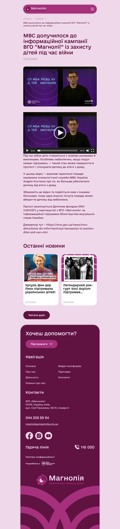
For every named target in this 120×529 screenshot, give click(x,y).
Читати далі (36, 315)
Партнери (64, 371)
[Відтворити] (27, 150)
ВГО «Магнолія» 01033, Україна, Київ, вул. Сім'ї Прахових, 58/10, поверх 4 (47, 404)
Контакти (64, 377)
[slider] (58, 150)
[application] (60, 133)
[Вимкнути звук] (87, 150)
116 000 (87, 447)
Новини (39, 19)
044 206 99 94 (37, 418)
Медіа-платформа (69, 366)
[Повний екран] (92, 150)
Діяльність (32, 377)
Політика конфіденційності (40, 457)
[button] (60, 133)
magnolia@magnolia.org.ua (42, 424)
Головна (27, 19)
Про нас (31, 371)
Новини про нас (35, 383)
